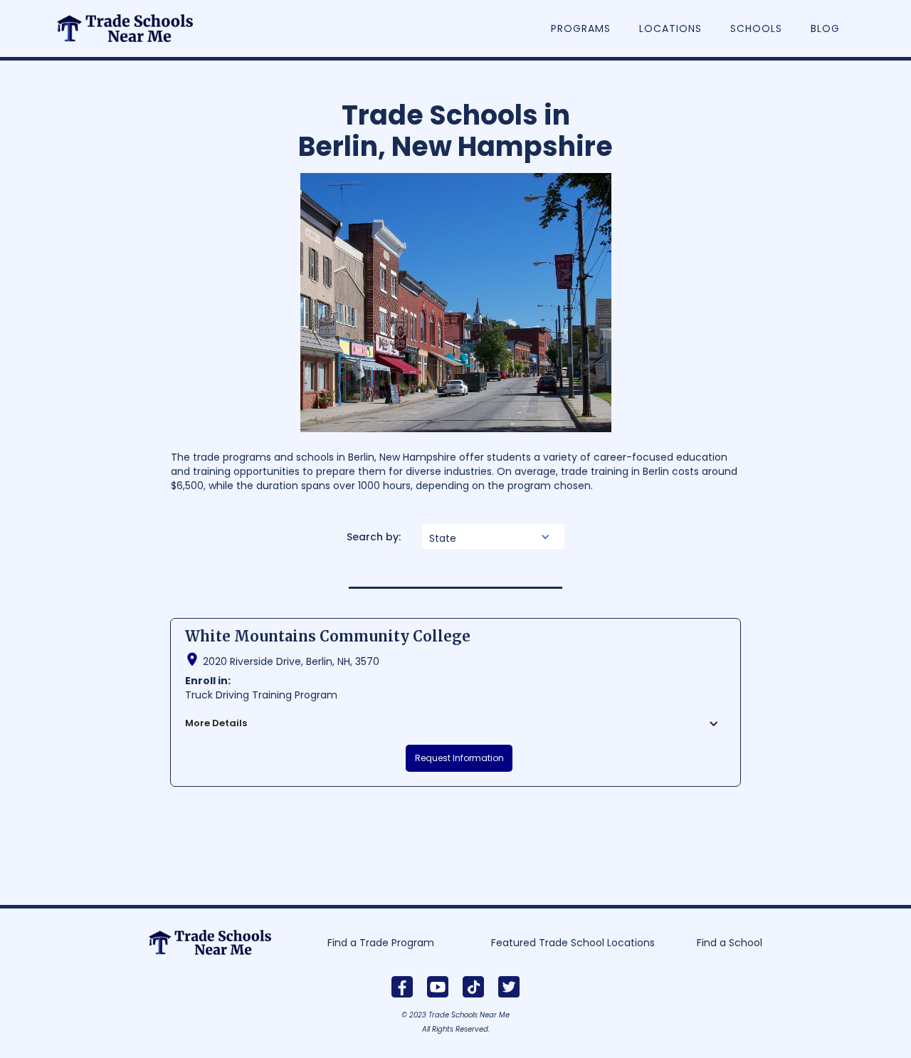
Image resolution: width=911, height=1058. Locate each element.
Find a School (729, 943)
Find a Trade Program (380, 943)
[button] (493, 536)
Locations (670, 28)
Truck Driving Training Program (261, 695)
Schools (756, 28)
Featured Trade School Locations (573, 943)
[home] (132, 21)
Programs (581, 28)
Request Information (459, 758)
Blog (825, 28)
